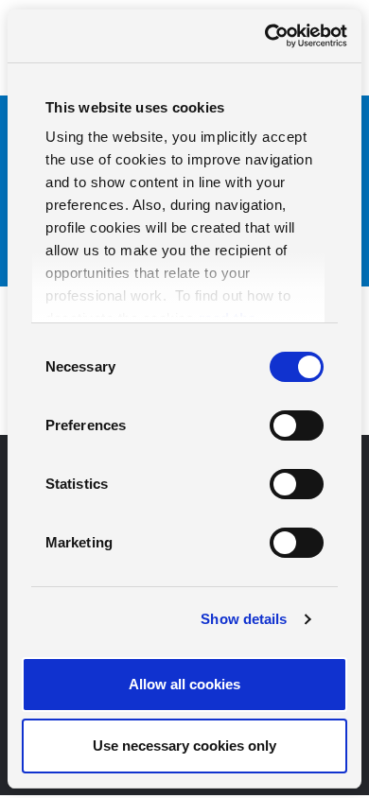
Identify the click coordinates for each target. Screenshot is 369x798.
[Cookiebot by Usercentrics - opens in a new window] (265, 36)
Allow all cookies (184, 684)
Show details (244, 619)
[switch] (297, 425)
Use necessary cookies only (184, 745)
